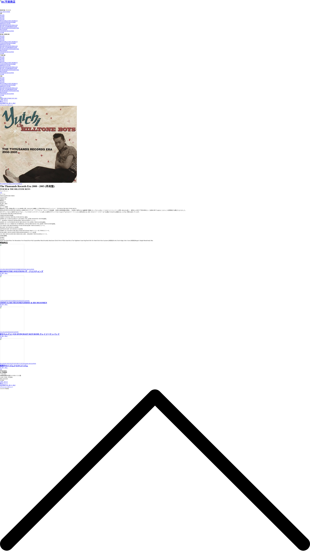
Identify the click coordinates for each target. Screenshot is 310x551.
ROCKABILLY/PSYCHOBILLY (9, 20)
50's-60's (2, 15)
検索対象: (2, 10)
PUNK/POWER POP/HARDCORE (9, 28)
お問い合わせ (4, 100)
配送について (4, 101)
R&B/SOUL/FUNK (5, 23)
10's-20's (2, 19)
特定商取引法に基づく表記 (8, 103)
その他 (2, 32)
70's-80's (2, 16)
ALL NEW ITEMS (5, 11)
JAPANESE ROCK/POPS (7, 31)
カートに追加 (4, 207)
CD (1, 192)
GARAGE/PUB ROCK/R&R (8, 22)
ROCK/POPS (3, 29)
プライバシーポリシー (6, 105)
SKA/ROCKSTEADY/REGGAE (9, 25)
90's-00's (2, 18)
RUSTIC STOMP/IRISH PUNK (8, 26)
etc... (1, 97)
